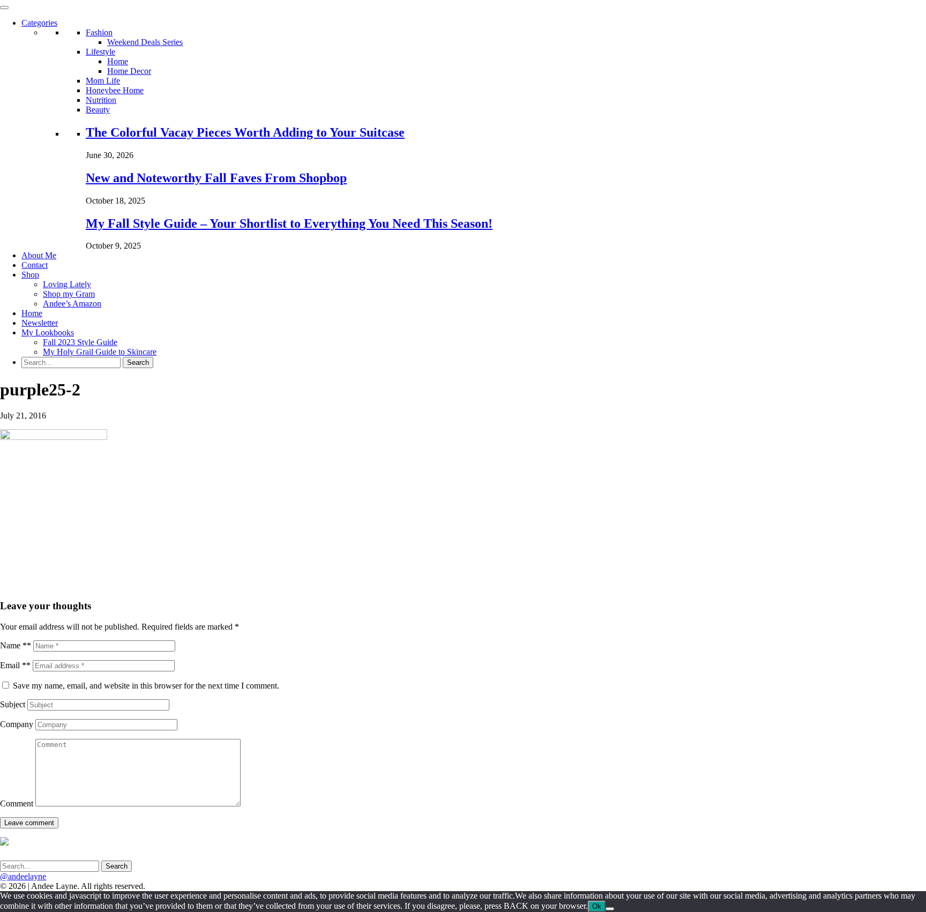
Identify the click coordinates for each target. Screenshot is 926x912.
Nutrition (101, 99)
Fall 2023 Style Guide (80, 342)
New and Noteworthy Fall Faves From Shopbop (216, 178)
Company (16, 724)
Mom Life (103, 80)
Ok (596, 906)
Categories (39, 22)
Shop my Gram (69, 293)
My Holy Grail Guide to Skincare (99, 351)
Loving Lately (67, 284)
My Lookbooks (47, 332)
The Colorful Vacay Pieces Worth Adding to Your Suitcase (245, 132)
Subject (12, 704)
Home (117, 61)
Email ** (15, 665)
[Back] (610, 908)
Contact (34, 265)
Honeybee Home (115, 90)
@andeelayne (23, 876)
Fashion (99, 32)
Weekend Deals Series (145, 42)
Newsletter (39, 322)
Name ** (15, 645)
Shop (30, 274)
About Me (38, 255)
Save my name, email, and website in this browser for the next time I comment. (146, 685)
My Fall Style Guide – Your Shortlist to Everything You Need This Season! (289, 223)
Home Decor (129, 71)
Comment (16, 803)
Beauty (98, 109)
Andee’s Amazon (72, 303)
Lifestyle (100, 51)
